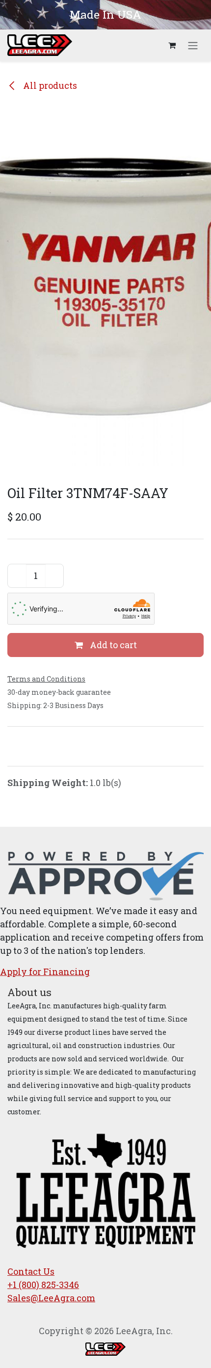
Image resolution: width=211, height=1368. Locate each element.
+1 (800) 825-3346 (43, 1284)
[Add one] (54, 575)
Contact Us (30, 1271)
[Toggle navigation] (193, 45)
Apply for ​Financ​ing (45, 971)
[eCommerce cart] (171, 45)
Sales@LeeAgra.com (51, 1298)
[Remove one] (17, 575)
